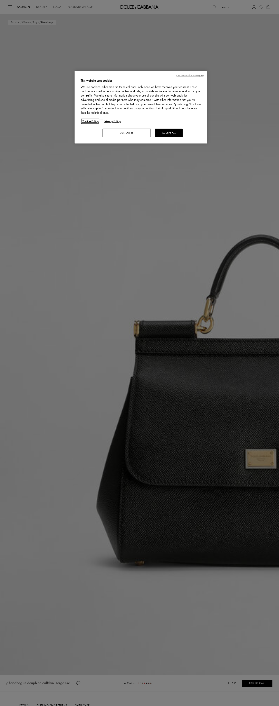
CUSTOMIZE (126, 132)
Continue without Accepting (190, 75)
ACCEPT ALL (169, 132)
